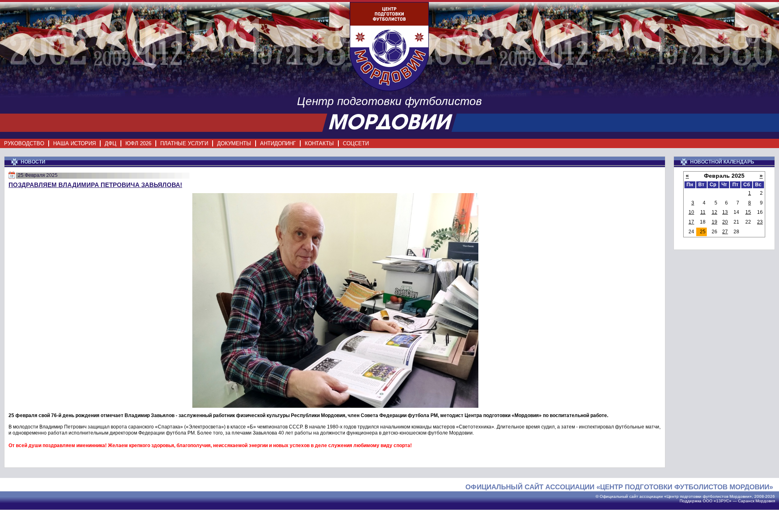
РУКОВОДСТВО (24, 143)
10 (691, 212)
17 (691, 222)
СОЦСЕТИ (356, 143)
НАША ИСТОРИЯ (74, 143)
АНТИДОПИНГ (278, 143)
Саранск (746, 501)
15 (748, 212)
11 (703, 212)
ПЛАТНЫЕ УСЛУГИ (184, 143)
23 (760, 222)
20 (725, 222)
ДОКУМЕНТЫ (234, 143)
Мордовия (765, 501)
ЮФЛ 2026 (138, 143)
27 (725, 232)
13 (725, 212)
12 (714, 212)
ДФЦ (110, 143)
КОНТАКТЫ (319, 143)
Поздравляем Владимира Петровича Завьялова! (95, 184)
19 (714, 222)
